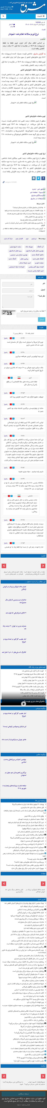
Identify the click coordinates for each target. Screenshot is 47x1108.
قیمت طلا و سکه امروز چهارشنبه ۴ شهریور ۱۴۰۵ (29, 674)
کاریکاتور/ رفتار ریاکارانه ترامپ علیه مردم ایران (30, 835)
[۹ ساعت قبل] (12, 1074)
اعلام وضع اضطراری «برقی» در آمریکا (32, 1026)
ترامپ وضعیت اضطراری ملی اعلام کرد (32, 1045)
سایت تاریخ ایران (15, 246)
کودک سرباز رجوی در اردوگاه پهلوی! (33, 828)
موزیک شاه (29, 246)
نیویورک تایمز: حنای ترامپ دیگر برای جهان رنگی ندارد (27, 868)
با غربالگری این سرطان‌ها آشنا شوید (13, 1083)
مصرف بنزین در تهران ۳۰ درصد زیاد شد (14, 627)
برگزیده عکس (40, 754)
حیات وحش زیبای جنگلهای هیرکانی (33, 987)
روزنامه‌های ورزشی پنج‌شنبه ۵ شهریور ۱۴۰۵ (30, 1058)
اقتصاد (39, 16)
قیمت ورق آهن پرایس (36, 267)
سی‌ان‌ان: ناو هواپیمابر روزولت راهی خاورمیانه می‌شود (27, 916)
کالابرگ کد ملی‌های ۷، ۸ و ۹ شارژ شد (14, 652)
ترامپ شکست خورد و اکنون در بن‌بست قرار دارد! (29, 1061)
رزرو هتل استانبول (15, 250)
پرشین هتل (24, 259)
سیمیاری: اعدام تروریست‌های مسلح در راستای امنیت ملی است (24, 847)
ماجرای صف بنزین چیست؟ (34, 701)
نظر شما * (41, 296)
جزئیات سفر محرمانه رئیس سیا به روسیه (31, 1029)
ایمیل (43, 289)
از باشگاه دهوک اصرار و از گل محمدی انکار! (30, 825)
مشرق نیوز (27, 6)
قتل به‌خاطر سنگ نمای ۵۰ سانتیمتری (32, 807)
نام (44, 283)
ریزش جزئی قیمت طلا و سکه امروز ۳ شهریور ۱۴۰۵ (28, 686)
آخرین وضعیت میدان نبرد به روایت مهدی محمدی (28, 1051)
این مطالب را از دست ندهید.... (35, 581)
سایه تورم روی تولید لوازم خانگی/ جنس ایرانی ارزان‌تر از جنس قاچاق (25, 224)
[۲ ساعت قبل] (36, 656)
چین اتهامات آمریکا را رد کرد (35, 1002)
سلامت (43, 1066)
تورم (27, 238)
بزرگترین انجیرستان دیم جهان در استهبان (15, 774)
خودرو (43, 555)
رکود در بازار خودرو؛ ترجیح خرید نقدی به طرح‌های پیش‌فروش (34, 573)
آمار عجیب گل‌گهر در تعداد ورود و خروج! (14, 640)
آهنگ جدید (12, 259)
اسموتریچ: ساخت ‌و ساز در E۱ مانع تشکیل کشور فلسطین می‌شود (24, 965)
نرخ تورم (34, 238)
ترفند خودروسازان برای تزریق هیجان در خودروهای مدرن (13, 573)
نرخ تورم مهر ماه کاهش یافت (34, 217)
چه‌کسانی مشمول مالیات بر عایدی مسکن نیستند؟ (28, 207)
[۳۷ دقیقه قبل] (36, 617)
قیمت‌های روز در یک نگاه (37, 667)
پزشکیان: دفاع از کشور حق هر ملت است (31, 968)
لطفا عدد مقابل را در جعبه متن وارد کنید (32, 311)
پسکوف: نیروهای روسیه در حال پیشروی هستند (29, 919)
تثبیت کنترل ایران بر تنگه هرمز (34, 1054)
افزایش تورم (19, 238)
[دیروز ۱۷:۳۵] (36, 730)
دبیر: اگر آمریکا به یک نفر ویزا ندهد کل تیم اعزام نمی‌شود (26, 822)
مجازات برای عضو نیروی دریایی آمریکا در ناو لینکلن (28, 850)
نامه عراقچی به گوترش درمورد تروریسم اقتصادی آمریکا (27, 838)
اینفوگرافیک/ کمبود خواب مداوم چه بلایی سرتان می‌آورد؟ (26, 1023)
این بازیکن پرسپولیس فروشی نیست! (14, 726)
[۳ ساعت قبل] (36, 630)
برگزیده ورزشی (40, 708)
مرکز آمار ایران (8, 238)
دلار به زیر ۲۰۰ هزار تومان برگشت (33, 680)
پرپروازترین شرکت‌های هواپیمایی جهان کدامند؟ (29, 862)
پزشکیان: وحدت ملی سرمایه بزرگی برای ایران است (28, 971)
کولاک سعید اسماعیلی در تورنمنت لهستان (31, 819)
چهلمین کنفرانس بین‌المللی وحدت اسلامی (15, 761)
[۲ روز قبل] (34, 564)
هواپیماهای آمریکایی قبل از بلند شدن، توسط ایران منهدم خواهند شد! (25, 811)
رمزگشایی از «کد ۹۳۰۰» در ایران (34, 1020)
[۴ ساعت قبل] (36, 790)
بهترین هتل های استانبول (34, 250)
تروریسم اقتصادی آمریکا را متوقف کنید (32, 906)
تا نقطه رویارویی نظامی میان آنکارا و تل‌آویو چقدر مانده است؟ (25, 865)
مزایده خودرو (39, 263)
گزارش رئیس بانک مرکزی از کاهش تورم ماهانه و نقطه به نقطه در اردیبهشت (24, 229)
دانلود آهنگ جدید (37, 255)
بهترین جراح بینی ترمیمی (18, 255)
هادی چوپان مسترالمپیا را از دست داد (14, 739)
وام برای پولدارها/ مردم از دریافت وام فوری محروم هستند (25, 213)
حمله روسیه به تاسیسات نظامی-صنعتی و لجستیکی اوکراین (26, 1011)
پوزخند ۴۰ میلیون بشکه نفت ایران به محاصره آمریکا (28, 804)
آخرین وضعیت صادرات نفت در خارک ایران (31, 938)
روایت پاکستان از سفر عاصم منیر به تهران (31, 955)
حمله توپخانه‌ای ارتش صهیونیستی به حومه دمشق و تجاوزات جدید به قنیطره (24, 1006)
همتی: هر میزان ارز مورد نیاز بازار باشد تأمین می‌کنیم (28, 941)
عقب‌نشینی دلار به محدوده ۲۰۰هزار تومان (31, 683)
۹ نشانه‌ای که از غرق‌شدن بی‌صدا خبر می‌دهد (30, 844)
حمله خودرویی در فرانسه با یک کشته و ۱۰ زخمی (29, 990)
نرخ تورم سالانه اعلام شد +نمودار (23, 34)
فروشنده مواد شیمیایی (16, 267)
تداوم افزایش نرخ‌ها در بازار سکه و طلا (32, 690)
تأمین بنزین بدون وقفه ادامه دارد (34, 928)
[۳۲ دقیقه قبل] (36, 604)
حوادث (43, 873)
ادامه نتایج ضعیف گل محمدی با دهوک (32, 841)
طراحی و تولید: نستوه (23, 1105)
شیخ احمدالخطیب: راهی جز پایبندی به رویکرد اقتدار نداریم (26, 983)
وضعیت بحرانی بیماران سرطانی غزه (33, 980)
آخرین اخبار (41, 899)
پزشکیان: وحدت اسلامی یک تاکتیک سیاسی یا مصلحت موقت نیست (23, 962)
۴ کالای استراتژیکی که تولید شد (16, 613)
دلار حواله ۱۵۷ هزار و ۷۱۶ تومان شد (33, 677)
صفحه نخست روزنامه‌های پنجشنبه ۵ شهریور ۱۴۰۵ (14, 787)
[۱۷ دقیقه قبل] (36, 591)
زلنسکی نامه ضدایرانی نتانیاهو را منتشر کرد (31, 832)
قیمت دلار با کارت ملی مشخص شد (33, 671)
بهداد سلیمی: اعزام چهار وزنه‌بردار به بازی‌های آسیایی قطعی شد (24, 903)
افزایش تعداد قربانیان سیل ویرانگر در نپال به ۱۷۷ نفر (27, 934)
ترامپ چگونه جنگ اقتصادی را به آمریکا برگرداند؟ (29, 1033)
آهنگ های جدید (38, 259)
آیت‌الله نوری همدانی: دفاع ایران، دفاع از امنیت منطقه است (25, 944)
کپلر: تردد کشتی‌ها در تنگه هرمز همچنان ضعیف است (27, 1048)
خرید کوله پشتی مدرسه (35, 271)
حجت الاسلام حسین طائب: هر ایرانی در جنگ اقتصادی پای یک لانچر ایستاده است (24, 951)
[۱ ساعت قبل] (36, 643)
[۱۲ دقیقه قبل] (36, 763)
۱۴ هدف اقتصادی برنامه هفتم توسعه (31, 220)
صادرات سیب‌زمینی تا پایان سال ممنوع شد (15, 601)
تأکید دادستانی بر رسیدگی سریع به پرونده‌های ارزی (28, 993)
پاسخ (5, 338)
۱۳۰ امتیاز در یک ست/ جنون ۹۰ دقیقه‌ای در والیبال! (28, 931)
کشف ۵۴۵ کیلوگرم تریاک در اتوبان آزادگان (14, 588)
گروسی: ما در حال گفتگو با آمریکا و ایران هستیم (29, 959)
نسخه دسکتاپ (23, 1094)
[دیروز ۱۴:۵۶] (36, 743)
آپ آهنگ (40, 246)
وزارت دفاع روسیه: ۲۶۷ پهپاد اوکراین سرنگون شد (28, 999)
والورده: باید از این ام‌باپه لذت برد (33, 996)
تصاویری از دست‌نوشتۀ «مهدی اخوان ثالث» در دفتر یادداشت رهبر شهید (24, 854)
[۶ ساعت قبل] (12, 882)
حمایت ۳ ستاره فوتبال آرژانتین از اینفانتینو (31, 974)
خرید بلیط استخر (25, 263)
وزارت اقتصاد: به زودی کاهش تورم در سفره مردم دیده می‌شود (24, 210)
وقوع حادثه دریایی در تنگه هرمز (34, 816)
